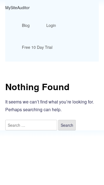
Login (51, 25)
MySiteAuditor (17, 7)
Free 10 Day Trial (37, 47)
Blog (26, 25)
